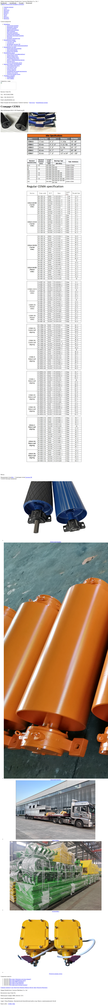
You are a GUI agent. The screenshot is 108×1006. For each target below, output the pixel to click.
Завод (5, 15)
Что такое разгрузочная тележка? (18, 985)
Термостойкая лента (12, 55)
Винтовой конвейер (12, 32)
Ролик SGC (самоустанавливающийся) (17, 45)
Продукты (6, 10)
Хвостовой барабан (12, 50)
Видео (5, 14)
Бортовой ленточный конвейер (15, 35)
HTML (10, 1003)
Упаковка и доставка (9, 75)
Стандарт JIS (10, 42)
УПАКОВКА (10, 77)
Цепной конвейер (12, 28)
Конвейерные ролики (9, 40)
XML (13, 1003)
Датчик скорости (11, 70)
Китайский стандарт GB (13, 44)
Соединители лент (12, 67)
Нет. (13, 477)
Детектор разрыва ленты (13, 74)
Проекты (6, 11)
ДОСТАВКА (10, 78)
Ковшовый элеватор (12, 27)
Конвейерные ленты (9, 52)
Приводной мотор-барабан (14, 48)
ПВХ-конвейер (11, 31)
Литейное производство (13, 38)
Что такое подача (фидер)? (17, 983)
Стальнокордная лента (13, 58)
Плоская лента (11, 61)
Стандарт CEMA (11, 41)
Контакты (6, 18)
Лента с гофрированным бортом (15, 60)
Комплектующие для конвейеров (13, 64)
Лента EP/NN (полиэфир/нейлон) (16, 54)
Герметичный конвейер (13, 34)
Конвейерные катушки (10, 47)
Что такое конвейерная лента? (18, 980)
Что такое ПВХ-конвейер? (17, 982)
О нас (5, 8)
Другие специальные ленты (14, 62)
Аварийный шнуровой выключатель (17, 71)
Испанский (29, 3)
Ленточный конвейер (13, 25)
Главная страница (8, 7)
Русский (21, 3)
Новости (6, 12)
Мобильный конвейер (13, 30)
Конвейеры (7, 24)
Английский (13, 3)
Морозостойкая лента (13, 57)
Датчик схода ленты (12, 72)
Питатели (9, 37)
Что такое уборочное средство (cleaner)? (20, 979)
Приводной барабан (12, 51)
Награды (6, 17)
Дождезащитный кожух (13, 65)
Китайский (4, 3)
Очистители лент (11, 68)
